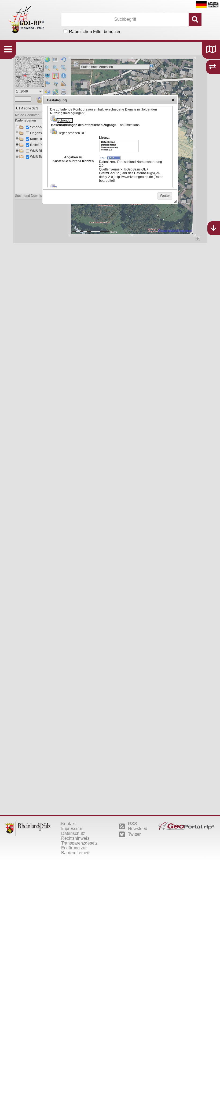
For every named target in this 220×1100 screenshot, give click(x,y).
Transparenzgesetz (79, 843)
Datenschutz (73, 833)
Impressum (71, 828)
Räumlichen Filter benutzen (95, 31)
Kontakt (68, 823)
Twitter (134, 834)
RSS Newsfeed (137, 826)
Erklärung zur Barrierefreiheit (75, 850)
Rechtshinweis (75, 838)
